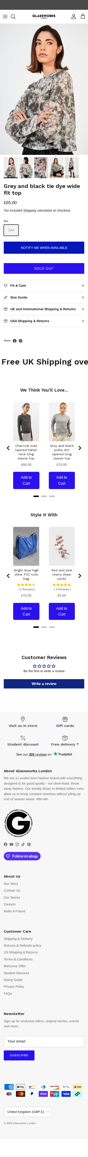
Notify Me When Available (44, 248)
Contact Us (12, 890)
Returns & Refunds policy (22, 945)
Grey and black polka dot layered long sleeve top (62, 452)
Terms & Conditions (18, 959)
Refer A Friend (14, 911)
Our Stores (12, 897)
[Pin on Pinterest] (20, 341)
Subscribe (19, 1055)
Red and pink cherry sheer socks (61, 574)
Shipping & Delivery (18, 939)
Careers (10, 904)
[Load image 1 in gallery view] (44, 89)
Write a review (44, 684)
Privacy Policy (14, 986)
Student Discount (16, 973)
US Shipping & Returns (21, 952)
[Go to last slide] (8, 448)
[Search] (15, 16)
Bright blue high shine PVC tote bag (26, 574)
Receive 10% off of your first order (44, 5)
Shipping (29, 210)
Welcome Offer (15, 966)
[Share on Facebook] (14, 341)
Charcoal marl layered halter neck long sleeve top (26, 452)
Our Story (11, 884)
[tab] (36, 496)
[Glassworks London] (44, 16)
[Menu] (5, 16)
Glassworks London (24, 1123)
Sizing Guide (13, 980)
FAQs (8, 993)
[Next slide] (79, 448)
